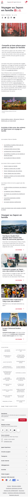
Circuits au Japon (5, 451)
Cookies (5, 493)
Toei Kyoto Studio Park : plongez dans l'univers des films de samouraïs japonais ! (13, 237)
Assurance (21, 490)
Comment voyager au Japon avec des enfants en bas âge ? (13, 270)
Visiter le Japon (5, 474)
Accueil (2, 406)
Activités (3, 469)
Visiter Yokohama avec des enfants (13, 171)
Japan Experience (5, 447)
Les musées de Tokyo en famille (12, 158)
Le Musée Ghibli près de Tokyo (12, 149)
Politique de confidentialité (11, 490)
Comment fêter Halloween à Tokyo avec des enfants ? (12, 300)
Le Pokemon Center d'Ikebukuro (12, 191)
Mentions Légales (16, 486)
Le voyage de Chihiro (12, 70)
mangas (20, 86)
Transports (4, 456)
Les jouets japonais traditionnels (12, 202)
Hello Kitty (19, 79)
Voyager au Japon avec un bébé (12, 168)
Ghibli (21, 67)
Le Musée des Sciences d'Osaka (12, 151)
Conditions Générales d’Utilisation (16, 493)
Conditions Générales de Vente (14, 488)
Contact (9, 486)
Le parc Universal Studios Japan (11, 329)
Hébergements (5, 465)
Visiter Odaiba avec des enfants (12, 173)
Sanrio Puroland (17, 83)
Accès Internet (5, 460)
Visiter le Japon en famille (10, 166)
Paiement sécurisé (14, 495)
